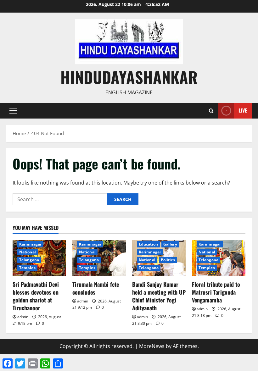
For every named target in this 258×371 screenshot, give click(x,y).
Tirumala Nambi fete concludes (95, 288)
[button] (13, 110)
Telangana (29, 260)
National (27, 252)
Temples (27, 267)
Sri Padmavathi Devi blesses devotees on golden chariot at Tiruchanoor (36, 296)
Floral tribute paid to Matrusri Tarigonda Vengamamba (216, 292)
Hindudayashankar (129, 76)
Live (242, 110)
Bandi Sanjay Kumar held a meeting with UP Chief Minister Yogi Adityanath (159, 296)
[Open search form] (211, 111)
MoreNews (152, 346)
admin (22, 316)
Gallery (170, 244)
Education (148, 244)
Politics (168, 260)
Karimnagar (30, 244)
